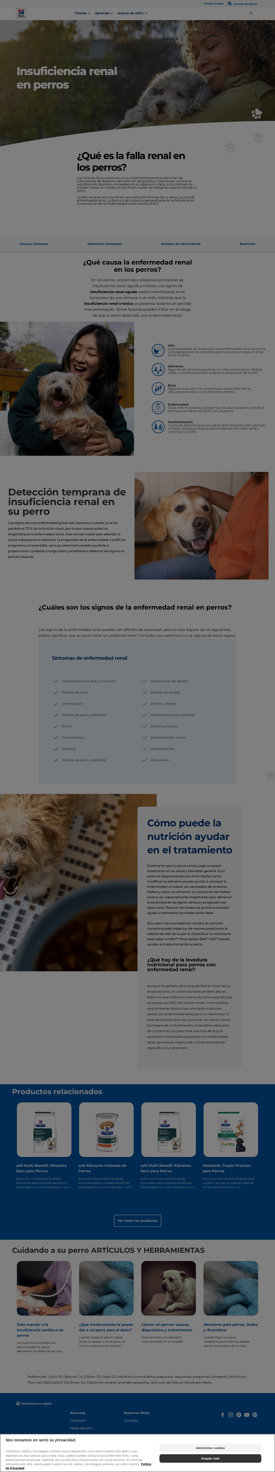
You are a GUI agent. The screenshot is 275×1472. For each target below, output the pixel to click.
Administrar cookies (210, 1448)
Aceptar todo (210, 1458)
